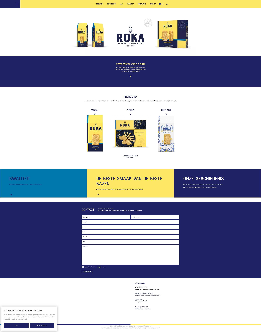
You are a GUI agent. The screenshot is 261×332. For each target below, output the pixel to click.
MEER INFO (42, 325)
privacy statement (101, 267)
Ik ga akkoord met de (95, 267)
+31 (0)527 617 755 (142, 307)
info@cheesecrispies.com (142, 309)
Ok (16, 325)
